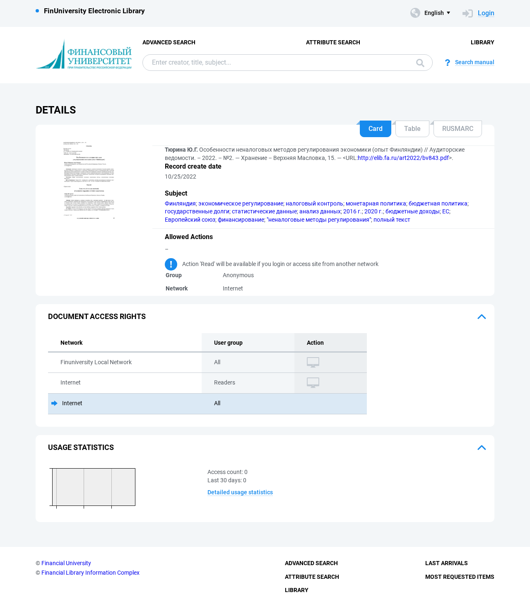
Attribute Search (333, 42)
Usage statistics (81, 447)
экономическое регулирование (240, 203)
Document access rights (97, 316)
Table (412, 129)
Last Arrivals (446, 563)
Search (418, 62)
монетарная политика (376, 203)
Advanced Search (168, 42)
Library (482, 42)
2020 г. (373, 211)
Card (376, 129)
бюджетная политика (438, 203)
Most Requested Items (459, 576)
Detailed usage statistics (240, 492)
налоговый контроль (314, 203)
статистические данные (264, 211)
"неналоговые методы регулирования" (319, 219)
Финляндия (180, 203)
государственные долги (197, 211)
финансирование (241, 219)
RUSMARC (457, 129)
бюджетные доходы (412, 211)
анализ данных (320, 211)
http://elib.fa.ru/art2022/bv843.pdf (403, 158)
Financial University (66, 563)
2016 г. (352, 211)
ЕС (445, 211)
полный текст (391, 219)
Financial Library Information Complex (90, 572)
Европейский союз (190, 219)
